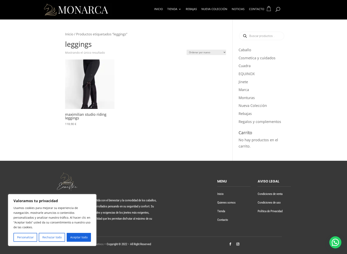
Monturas (247, 97)
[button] (335, 242)
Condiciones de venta (270, 194)
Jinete (243, 81)
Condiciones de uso (269, 202)
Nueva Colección (214, 9)
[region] (52, 220)
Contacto (256, 9)
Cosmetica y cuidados (257, 57)
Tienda (172, 9)
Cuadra (245, 65)
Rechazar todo (52, 237)
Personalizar (25, 237)
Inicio (158, 9)
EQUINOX (247, 73)
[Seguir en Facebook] (230, 244)
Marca (244, 89)
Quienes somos (226, 202)
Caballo (245, 49)
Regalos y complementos (260, 121)
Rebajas (191, 9)
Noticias (238, 9)
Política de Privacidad (270, 211)
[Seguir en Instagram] (238, 244)
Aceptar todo (79, 237)
